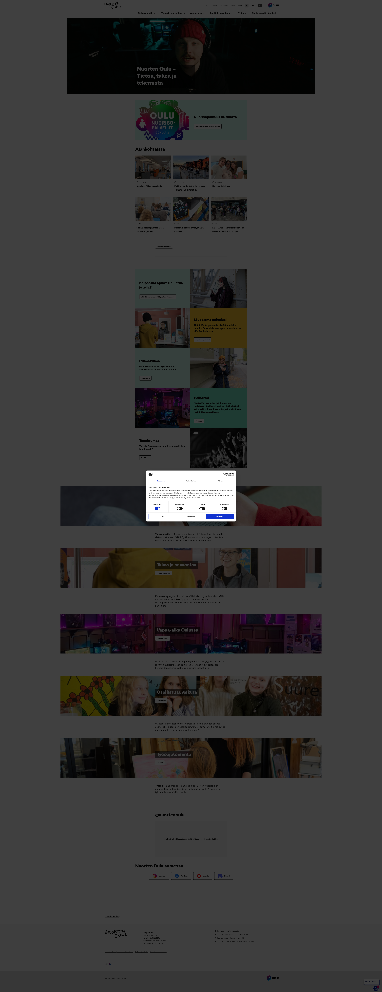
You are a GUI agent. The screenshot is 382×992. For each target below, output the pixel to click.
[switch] (180, 508)
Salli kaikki (219, 517)
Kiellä (162, 517)
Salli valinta (191, 517)
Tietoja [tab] (220, 481)
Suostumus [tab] (161, 481)
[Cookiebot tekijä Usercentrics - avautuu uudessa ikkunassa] (225, 474)
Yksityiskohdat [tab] (191, 481)
